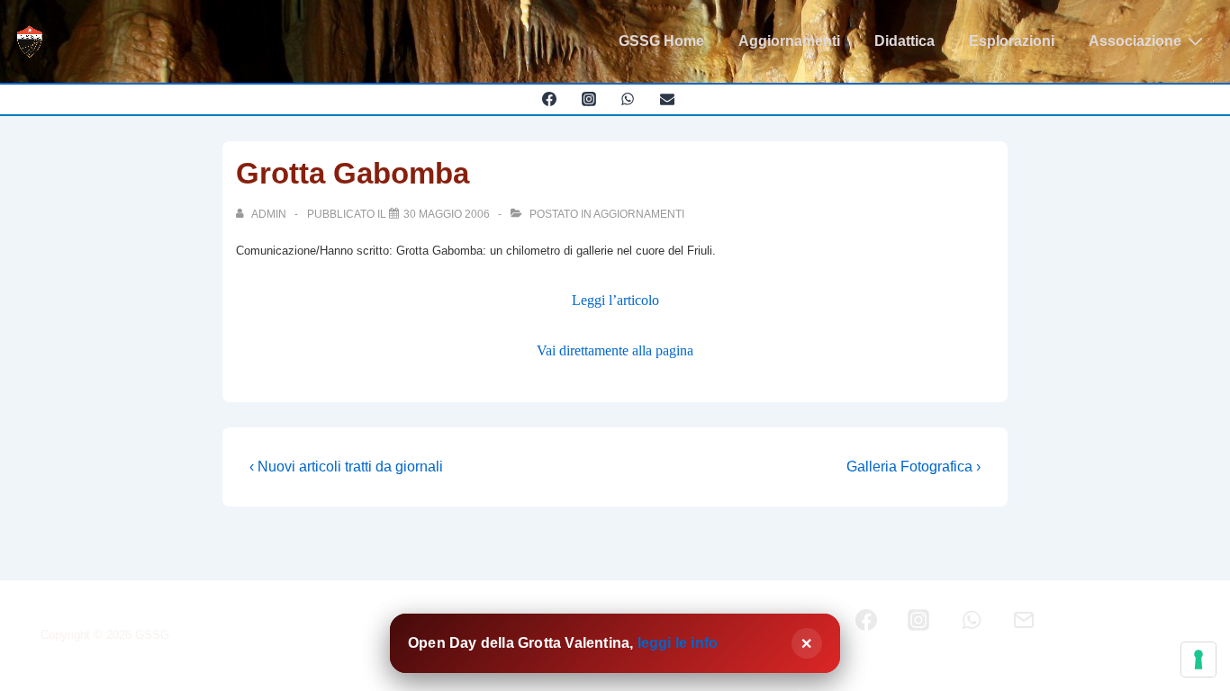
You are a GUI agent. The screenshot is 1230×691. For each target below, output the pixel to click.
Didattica (904, 41)
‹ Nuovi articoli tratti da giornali (346, 466)
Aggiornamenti (789, 41)
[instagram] (588, 99)
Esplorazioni (1011, 41)
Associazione (1135, 41)
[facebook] (549, 99)
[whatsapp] (628, 99)
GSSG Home (661, 41)
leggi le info (678, 643)
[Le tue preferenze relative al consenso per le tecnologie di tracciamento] (1198, 659)
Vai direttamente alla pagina (615, 350)
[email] (668, 99)
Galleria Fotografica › (913, 466)
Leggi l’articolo (615, 300)
